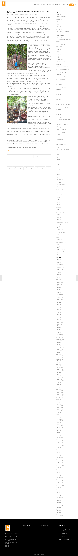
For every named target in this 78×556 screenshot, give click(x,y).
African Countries (60, 44)
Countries (58, 114)
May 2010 (58, 492)
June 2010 (58, 490)
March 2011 (59, 475)
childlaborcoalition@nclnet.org (69, 539)
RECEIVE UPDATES (73, 0)
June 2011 (58, 470)
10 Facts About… (60, 37)
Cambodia (58, 62)
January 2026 (59, 266)
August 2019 (59, 351)
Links (57, 171)
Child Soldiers (59, 84)
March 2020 (59, 346)
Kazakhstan (59, 161)
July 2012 (58, 449)
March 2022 (59, 319)
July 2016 (58, 384)
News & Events (60, 182)
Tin (57, 221)
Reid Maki (35, 14)
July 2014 (58, 414)
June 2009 (58, 502)
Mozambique (59, 179)
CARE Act (58, 64)
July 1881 (58, 509)
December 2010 (60, 480)
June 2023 (58, 304)
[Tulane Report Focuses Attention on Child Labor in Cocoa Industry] (20, 168)
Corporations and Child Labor (63, 107)
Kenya (57, 162)
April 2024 (58, 291)
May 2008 (58, 504)
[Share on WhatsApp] (29, 156)
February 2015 (59, 405)
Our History (59, 29)
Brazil (57, 56)
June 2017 (58, 374)
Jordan (58, 159)
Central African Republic (62, 66)
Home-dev (58, 26)
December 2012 (60, 440)
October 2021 (59, 324)
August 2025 (59, 272)
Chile (57, 91)
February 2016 (59, 390)
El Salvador (59, 127)
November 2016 (60, 377)
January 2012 (59, 459)
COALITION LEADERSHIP (62, 0)
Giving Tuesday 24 (60, 23)
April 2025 (58, 279)
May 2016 (58, 387)
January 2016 (59, 392)
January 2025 (59, 282)
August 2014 (59, 412)
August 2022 (59, 312)
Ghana (25, 14)
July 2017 (58, 372)
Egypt (57, 126)
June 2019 (58, 352)
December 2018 (60, 356)
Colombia (58, 101)
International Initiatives (62, 157)
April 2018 (58, 364)
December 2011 (60, 460)
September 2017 (60, 370)
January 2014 (59, 420)
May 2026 (58, 261)
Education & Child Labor (62, 124)
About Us (58, 14)
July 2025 (58, 274)
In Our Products (60, 152)
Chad (57, 67)
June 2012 (58, 450)
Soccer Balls (59, 207)
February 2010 (59, 497)
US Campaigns (59, 231)
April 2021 (58, 331)
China (57, 92)
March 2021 (59, 332)
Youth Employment (61, 249)
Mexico (58, 176)
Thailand (58, 217)
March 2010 (59, 495)
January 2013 (59, 439)
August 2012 (59, 447)
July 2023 (58, 302)
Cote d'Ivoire (21, 14)
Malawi (58, 174)
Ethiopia (58, 134)
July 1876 (58, 510)
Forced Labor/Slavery (61, 141)
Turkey (58, 226)
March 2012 (59, 455)
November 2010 (60, 482)
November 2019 (60, 349)
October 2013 (59, 425)
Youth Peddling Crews (61, 251)
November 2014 (60, 409)
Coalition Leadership (61, 16)
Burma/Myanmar (60, 61)
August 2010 (59, 487)
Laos (57, 164)
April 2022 (58, 317)
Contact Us (59, 19)
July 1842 (58, 512)
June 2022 (58, 314)
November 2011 (60, 462)
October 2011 (59, 464)
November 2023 (60, 297)
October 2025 (59, 271)
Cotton (58, 111)
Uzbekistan (59, 234)
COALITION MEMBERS (54, 0)
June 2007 (58, 507)
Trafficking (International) (62, 222)
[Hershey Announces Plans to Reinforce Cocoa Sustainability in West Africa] (48, 168)
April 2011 (58, 474)
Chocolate (17, 14)
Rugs (57, 201)
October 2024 (59, 284)
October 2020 (59, 337)
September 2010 (60, 485)
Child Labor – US (60, 71)
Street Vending (60, 212)
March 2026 (59, 262)
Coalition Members (61, 18)
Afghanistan (59, 42)
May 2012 (58, 452)
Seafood (58, 206)
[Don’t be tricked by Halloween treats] (37, 168)
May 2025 (58, 277)
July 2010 (58, 489)
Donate (58, 21)
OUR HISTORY (34, 0)
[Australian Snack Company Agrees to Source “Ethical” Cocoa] (42, 168)
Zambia (58, 252)
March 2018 (59, 366)
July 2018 (58, 361)
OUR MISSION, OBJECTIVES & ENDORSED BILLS (43, 0)
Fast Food (58, 137)
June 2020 (58, 342)
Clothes (58, 97)
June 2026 (58, 259)
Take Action (59, 216)
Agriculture (59, 46)
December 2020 (60, 336)
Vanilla (58, 236)
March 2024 (59, 292)
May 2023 (58, 306)
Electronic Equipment (61, 129)
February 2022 (59, 321)
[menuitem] (35, 5)
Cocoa (15, 150)
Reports (58, 197)
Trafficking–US (59, 224)
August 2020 (59, 341)
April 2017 (58, 375)
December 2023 (60, 296)
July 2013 (58, 430)
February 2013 (59, 437)
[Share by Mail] (46, 156)
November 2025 (60, 269)
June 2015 (58, 400)
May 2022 (58, 316)
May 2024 (58, 289)
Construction (59, 102)
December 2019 (60, 347)
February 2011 (59, 477)
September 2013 (60, 427)
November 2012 (60, 442)
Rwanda (58, 202)
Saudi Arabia (59, 204)
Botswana (58, 54)
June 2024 (58, 287)
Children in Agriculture (61, 86)
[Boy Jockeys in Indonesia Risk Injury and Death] (1, 278)
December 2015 (60, 394)
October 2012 (59, 444)
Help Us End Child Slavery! (62, 149)
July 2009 (58, 500)
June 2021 (58, 327)
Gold (57, 147)
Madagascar (59, 172)
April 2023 (58, 307)
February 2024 (59, 294)
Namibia (58, 181)
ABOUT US (29, 0)
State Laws (59, 211)
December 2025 (60, 267)
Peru (57, 192)
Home (57, 24)
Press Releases (60, 196)
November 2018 (60, 357)
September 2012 (60, 445)
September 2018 (60, 359)
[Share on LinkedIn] (37, 156)
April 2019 (58, 354)
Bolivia (58, 52)
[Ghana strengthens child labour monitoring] (26, 168)
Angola (58, 47)
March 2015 (59, 404)
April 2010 (58, 494)
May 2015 (58, 402)
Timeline (58, 219)
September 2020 (60, 339)
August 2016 (59, 382)
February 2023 (59, 311)
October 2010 (59, 484)
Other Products (60, 189)
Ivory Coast (22, 150)
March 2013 (59, 435)
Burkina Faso (59, 59)
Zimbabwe (58, 254)
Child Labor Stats (60, 79)
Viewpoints (29, 14)
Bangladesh (59, 49)
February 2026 (59, 264)
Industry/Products (60, 156)
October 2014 (59, 410)
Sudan (58, 214)
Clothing (58, 99)
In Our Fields (59, 151)
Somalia (58, 209)
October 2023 (59, 299)
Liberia (58, 169)
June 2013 (58, 432)
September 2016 (60, 380)
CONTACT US (68, 0)
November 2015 (60, 395)
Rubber (58, 199)
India (57, 154)
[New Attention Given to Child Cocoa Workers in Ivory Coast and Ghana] (31, 168)
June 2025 (58, 276)
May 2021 (58, 329)
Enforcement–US (60, 132)
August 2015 (59, 399)
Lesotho (58, 167)
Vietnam (58, 237)
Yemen (58, 244)
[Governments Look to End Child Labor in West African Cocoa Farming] (15, 168)
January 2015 (59, 407)
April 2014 (58, 417)
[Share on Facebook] (11, 156)
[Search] (75, 5)
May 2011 (58, 472)
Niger (57, 186)
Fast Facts (58, 136)
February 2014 (59, 419)
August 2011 (59, 467)
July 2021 (58, 326)
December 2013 (60, 422)
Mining (58, 177)
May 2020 (58, 344)
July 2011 (58, 469)
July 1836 (58, 514)
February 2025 (59, 281)
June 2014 (58, 415)
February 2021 (59, 334)
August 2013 (59, 429)
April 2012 (58, 454)
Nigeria (58, 187)
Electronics (59, 131)
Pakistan (58, 191)
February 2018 (59, 367)
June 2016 (58, 385)
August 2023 (59, 301)
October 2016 (59, 379)
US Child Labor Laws (61, 232)
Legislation (59, 166)
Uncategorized (60, 229)
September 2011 (60, 465)
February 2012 (59, 457)
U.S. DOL (58, 227)
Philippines (59, 194)
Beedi (57, 51)
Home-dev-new (60, 28)
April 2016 (58, 389)
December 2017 (60, 369)
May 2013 (58, 434)
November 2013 (60, 424)
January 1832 (59, 515)
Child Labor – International (62, 69)
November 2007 (60, 505)
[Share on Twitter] (20, 156)
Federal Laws (59, 139)
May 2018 (58, 362)
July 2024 (58, 286)
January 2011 (59, 479)
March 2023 (59, 309)
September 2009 (60, 499)
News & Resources (60, 184)
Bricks (57, 57)
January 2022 (59, 322)
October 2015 (59, 397)
